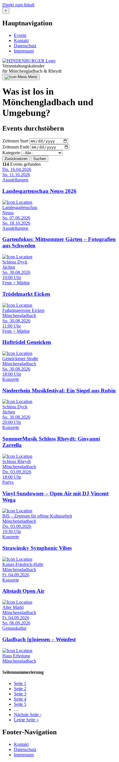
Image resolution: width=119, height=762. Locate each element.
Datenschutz (25, 45)
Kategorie (11, 152)
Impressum (24, 50)
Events (20, 35)
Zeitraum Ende (15, 146)
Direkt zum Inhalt (18, 4)
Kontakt (21, 40)
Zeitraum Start (15, 140)
